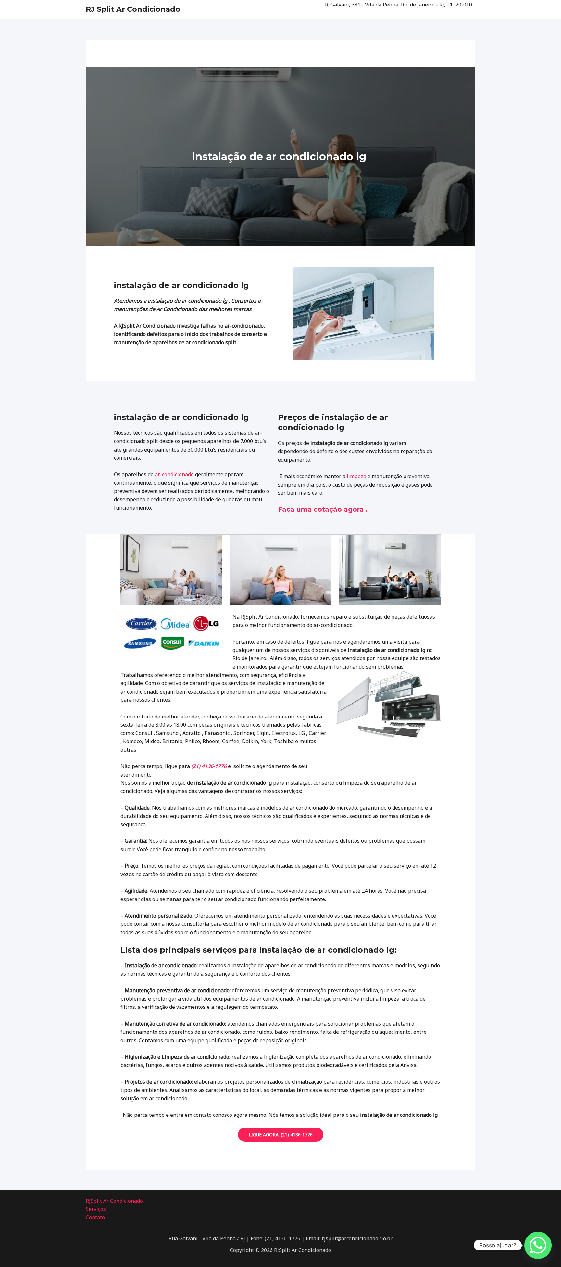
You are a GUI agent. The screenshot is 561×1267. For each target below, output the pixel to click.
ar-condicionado (174, 474)
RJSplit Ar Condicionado (114, 1200)
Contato (95, 1217)
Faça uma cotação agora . (323, 509)
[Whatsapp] (538, 1245)
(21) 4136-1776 (209, 766)
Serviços (96, 1209)
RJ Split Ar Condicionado (133, 9)
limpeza (356, 476)
